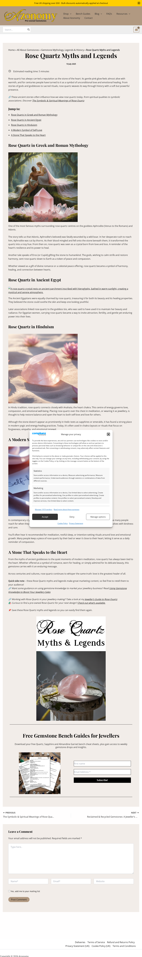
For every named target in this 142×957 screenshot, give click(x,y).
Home (11, 49)
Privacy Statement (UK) (77, 946)
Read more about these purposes (66, 509)
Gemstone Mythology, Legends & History (62, 49)
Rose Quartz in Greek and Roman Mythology (34, 114)
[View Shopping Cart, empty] (136, 29)
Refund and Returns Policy (121, 942)
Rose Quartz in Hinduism (24, 124)
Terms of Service (96, 942)
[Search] (29, 29)
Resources (121, 13)
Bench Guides (83, 13)
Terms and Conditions (124, 946)
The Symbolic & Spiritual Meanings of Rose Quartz (58, 100)
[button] (108, 434)
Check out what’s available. (91, 602)
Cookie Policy (63, 523)
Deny (71, 516)
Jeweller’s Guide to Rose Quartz (101, 599)
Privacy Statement (76, 523)
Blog (97, 13)
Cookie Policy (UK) (101, 946)
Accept (45, 516)
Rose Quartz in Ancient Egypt (26, 119)
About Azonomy (71, 17)
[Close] (139, 3)
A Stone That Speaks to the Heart (28, 135)
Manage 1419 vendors (43, 509)
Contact (88, 17)
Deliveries (80, 942)
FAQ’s (109, 13)
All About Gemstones (28, 49)
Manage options (98, 516)
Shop (66, 13)
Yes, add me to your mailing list (25, 891)
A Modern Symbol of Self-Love (26, 130)
